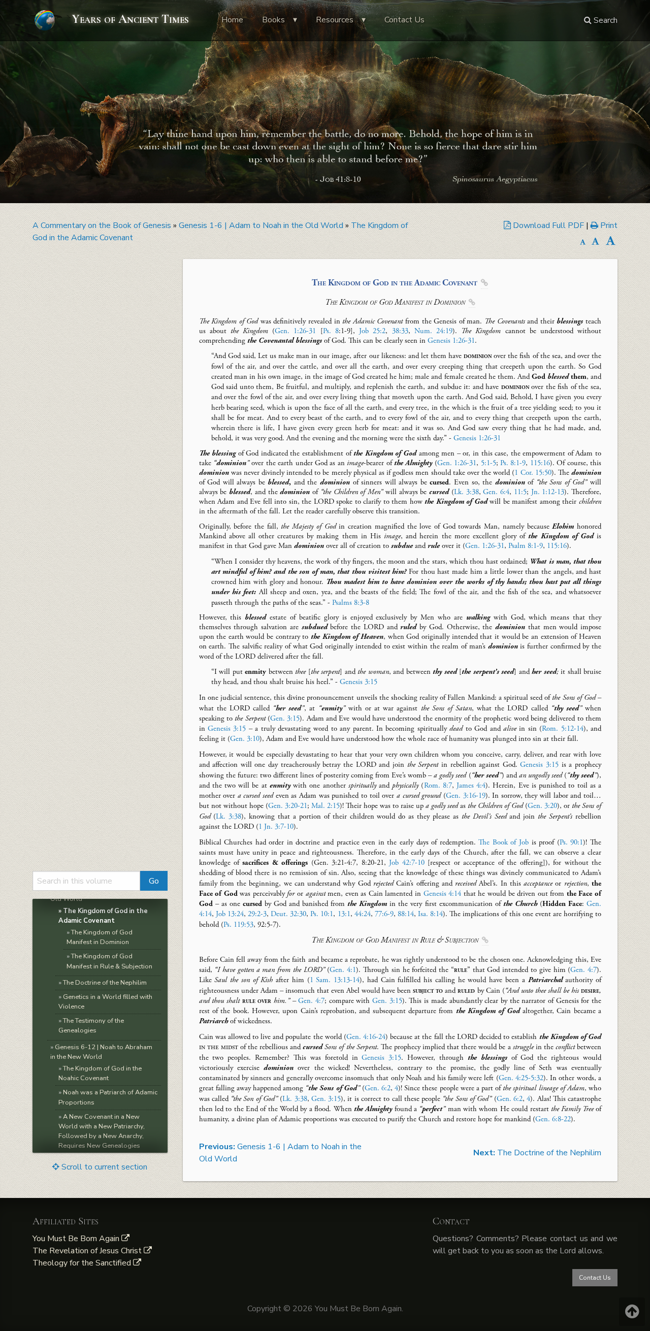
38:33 (400, 331)
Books (273, 19)
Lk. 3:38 (466, 492)
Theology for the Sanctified (82, 1263)
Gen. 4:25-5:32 (521, 1078)
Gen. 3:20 (542, 805)
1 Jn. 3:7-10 (276, 826)
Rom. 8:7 (438, 785)
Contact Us (404, 19)
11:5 (520, 492)
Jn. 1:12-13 (548, 492)
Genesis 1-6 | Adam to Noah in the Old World (261, 225)
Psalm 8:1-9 (525, 545)
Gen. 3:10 (244, 738)
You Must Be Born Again (76, 1238)
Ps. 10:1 (321, 914)
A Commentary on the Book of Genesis (101, 225)
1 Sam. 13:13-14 (335, 980)
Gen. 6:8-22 (553, 1119)
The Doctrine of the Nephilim (105, 982)
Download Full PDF (548, 225)
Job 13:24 (230, 914)
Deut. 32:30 (288, 914)
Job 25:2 (372, 331)
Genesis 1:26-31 (451, 340)
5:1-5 (488, 463)
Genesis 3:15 (358, 682)
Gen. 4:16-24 (365, 1037)
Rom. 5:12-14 (562, 728)
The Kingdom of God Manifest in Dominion (100, 937)
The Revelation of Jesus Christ (88, 1250)
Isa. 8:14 (430, 914)
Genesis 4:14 (443, 893)
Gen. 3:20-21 (287, 805)
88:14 (406, 914)
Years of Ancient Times (129, 19)
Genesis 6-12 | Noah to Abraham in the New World (101, 1052)
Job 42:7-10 (406, 862)
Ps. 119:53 (238, 924)
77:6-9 (384, 914)
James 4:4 (471, 785)
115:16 (540, 463)
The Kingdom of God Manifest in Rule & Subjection (109, 961)
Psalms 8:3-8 (350, 602)
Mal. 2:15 (325, 805)
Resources (334, 19)
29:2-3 (257, 914)
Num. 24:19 (433, 331)
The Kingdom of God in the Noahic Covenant (100, 1073)
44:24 (362, 914)
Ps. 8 (331, 331)
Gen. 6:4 (496, 492)
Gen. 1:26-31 (295, 331)
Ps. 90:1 (571, 842)
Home (232, 19)
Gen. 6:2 (378, 1088)
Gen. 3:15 (285, 718)
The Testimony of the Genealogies (91, 1025)
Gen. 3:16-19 (465, 795)
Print (608, 225)
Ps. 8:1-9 (513, 463)
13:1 (344, 914)
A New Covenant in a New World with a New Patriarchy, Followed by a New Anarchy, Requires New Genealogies (101, 1131)
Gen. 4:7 (583, 970)
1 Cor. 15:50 (532, 472)
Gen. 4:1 (343, 970)
